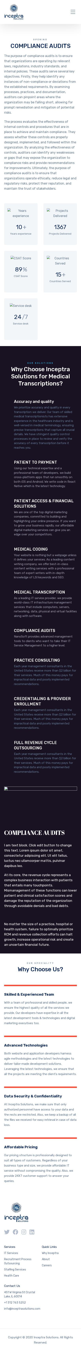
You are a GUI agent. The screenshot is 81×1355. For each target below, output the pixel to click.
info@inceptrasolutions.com (22, 1308)
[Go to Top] (73, 1346)
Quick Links (49, 1247)
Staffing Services (15, 1269)
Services (9, 1247)
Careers (47, 1265)
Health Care (11, 1275)
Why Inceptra (50, 1253)
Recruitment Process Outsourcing (17, 1261)
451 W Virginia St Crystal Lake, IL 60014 (19, 1294)
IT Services (11, 1253)
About (46, 1259)
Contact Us (12, 1286)
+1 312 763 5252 (15, 1302)
